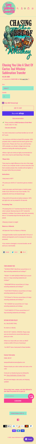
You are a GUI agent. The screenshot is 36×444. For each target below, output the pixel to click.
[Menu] (32, 8)
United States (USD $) (17, 413)
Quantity (4, 92)
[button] (15, 79)
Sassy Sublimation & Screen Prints (20, 437)
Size (3, 84)
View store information (10, 127)
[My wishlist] (25, 8)
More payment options (18, 118)
